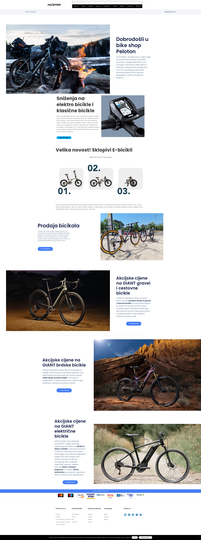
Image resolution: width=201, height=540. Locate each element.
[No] (199, 537)
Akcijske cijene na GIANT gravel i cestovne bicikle (133, 285)
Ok (135, 537)
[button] (76, 6)
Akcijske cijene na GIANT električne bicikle (70, 428)
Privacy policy (145, 537)
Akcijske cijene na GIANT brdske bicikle (64, 362)
